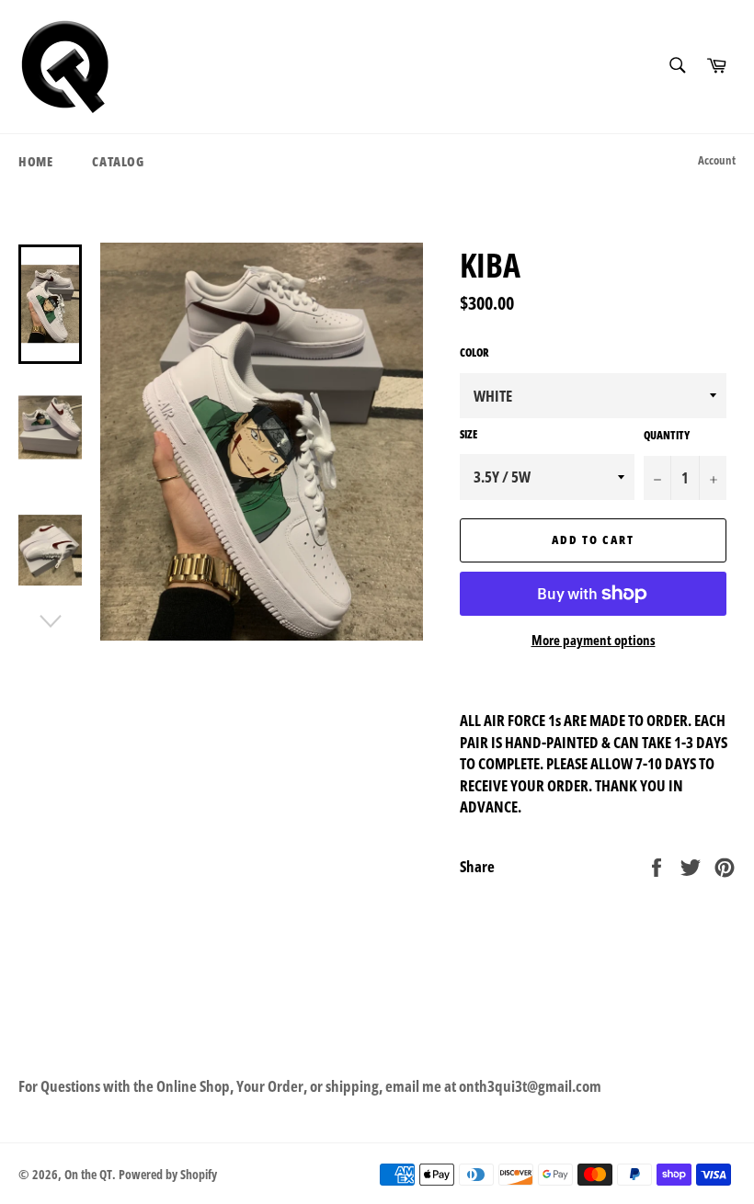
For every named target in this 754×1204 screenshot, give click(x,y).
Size (468, 434)
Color (474, 353)
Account (717, 160)
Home (35, 161)
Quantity (667, 435)
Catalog (117, 161)
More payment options (593, 639)
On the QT (88, 1174)
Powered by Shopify (168, 1174)
